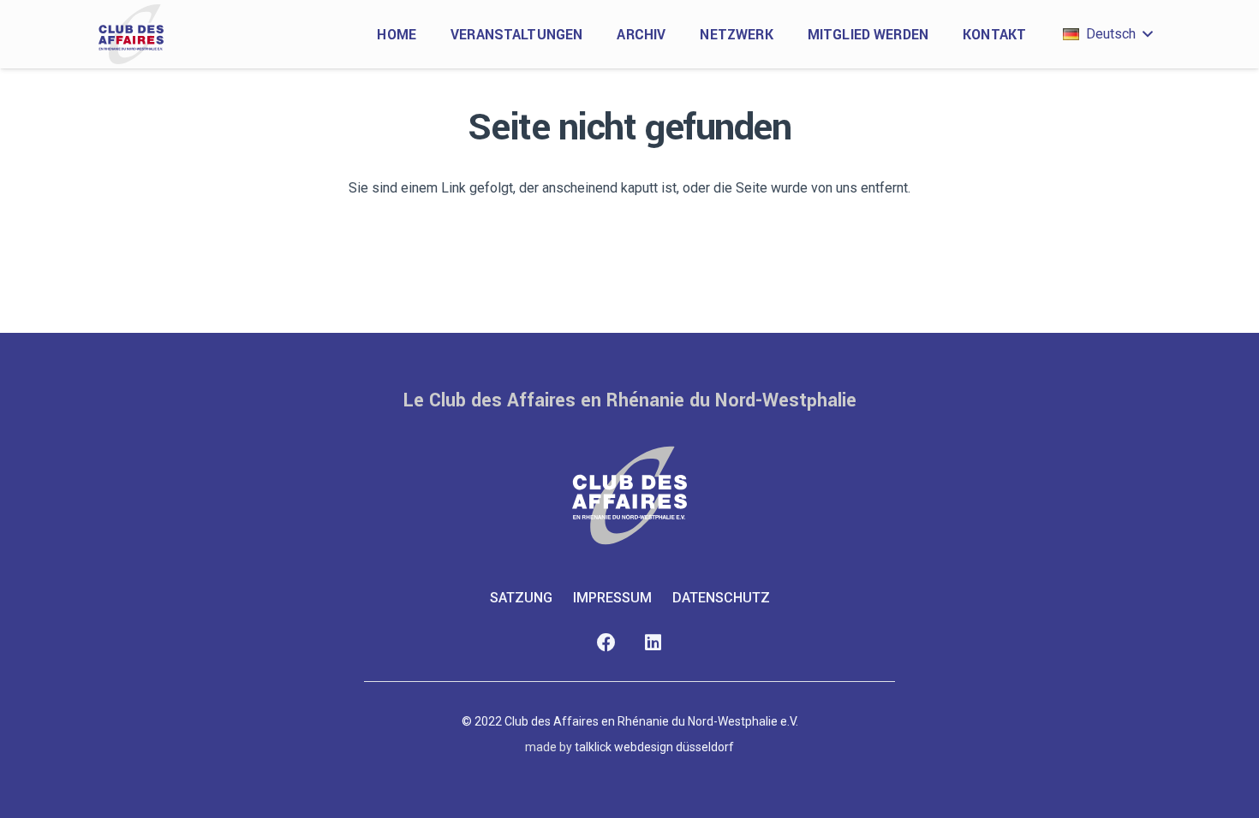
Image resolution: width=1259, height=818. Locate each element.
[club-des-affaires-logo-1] (131, 34)
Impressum (612, 598)
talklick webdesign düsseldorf (654, 747)
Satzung (521, 598)
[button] (1107, 34)
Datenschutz (721, 598)
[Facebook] (606, 643)
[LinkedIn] (653, 643)
